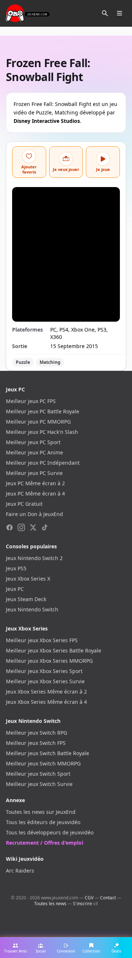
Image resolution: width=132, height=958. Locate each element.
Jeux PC (15, 588)
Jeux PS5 (16, 568)
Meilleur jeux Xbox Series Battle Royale (53, 650)
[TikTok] (44, 527)
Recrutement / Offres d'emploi (44, 842)
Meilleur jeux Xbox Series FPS (42, 640)
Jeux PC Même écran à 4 (35, 493)
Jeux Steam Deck (26, 599)
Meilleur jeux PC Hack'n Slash (42, 431)
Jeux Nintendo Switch (32, 609)
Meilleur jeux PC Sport (33, 442)
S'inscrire (82, 903)
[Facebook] (9, 527)
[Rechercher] (104, 13)
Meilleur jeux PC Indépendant (43, 462)
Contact (108, 898)
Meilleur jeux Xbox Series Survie (45, 681)
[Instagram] (21, 527)
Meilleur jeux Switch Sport (38, 773)
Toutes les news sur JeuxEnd (41, 811)
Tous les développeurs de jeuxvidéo (50, 832)
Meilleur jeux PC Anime (34, 452)
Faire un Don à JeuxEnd (34, 514)
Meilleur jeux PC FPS (31, 401)
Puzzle (23, 362)
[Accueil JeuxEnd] (28, 13)
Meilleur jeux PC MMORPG (38, 421)
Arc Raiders (20, 870)
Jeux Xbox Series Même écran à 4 (46, 701)
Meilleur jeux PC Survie (34, 472)
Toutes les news (50, 903)
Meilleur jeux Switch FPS (36, 742)
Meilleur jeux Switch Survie (39, 783)
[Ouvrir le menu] (119, 13)
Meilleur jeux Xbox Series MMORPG (49, 660)
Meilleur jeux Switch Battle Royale (47, 753)
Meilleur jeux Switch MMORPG (43, 763)
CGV (89, 898)
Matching (50, 362)
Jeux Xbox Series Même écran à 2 (46, 691)
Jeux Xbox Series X (28, 578)
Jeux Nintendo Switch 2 (34, 558)
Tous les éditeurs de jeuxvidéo (43, 822)
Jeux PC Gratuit (24, 503)
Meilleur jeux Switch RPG (36, 732)
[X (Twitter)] (33, 527)
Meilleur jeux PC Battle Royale (42, 411)
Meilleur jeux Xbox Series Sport (44, 671)
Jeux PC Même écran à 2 (35, 483)
